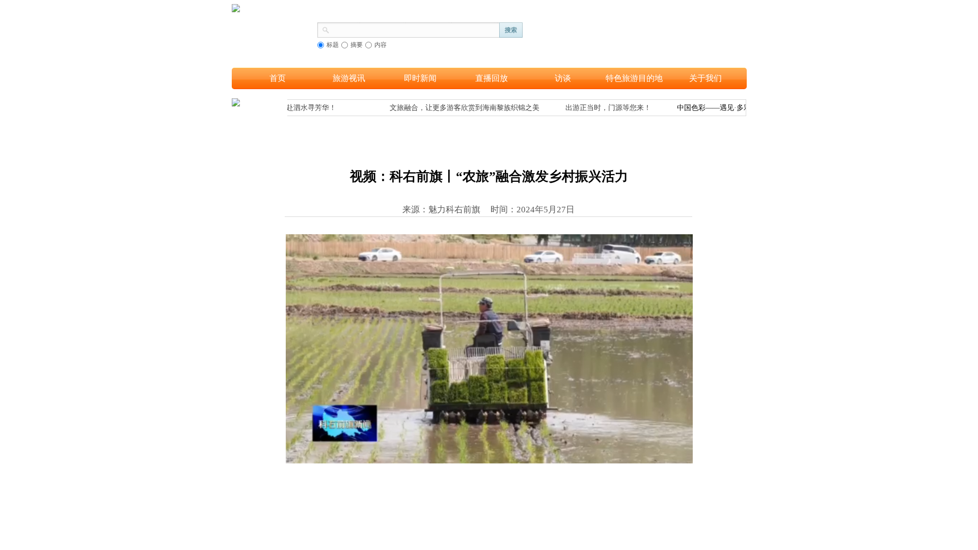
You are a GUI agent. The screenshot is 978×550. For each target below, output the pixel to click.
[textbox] (414, 29)
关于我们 (705, 78)
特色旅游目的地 (634, 78)
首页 (277, 78)
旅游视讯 (349, 78)
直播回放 (491, 78)
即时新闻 (420, 78)
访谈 (563, 78)
